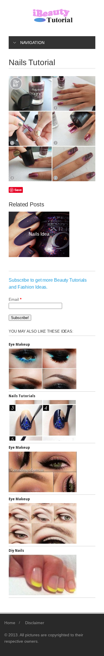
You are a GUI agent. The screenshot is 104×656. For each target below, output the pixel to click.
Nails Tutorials (22, 396)
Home (9, 622)
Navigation (32, 42)
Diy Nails (62, 234)
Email (15, 299)
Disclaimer (34, 622)
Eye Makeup (19, 344)
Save (18, 190)
